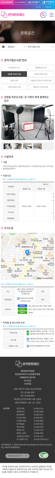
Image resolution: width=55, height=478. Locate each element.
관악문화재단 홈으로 (13, 15)
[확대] (50, 251)
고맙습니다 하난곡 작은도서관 (41, 80)
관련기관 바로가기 (15, 455)
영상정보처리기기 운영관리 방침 (27, 374)
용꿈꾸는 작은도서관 (40, 87)
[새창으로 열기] (21, 2)
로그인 (38, 7)
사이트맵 (27, 383)
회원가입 (48, 7)
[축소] (50, 256)
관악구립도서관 (34, 46)
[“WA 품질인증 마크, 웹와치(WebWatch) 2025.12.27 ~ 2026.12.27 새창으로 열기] (44, 455)
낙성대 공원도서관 (14, 87)
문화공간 (11, 46)
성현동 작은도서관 (14, 74)
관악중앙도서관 (14, 67)
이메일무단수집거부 (27, 377)
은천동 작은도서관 (40, 74)
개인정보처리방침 (27, 370)
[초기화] (50, 261)
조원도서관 (14, 80)
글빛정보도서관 (40, 67)
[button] (51, 122)
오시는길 (27, 380)
